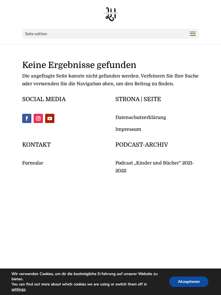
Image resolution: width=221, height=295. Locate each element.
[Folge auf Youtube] (49, 118)
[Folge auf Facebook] (26, 118)
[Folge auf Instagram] (38, 118)
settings (18, 289)
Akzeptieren (189, 281)
